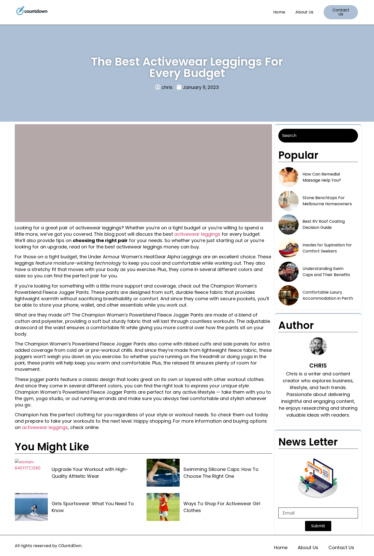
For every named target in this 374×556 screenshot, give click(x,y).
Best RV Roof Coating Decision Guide (324, 224)
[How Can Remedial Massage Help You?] (288, 177)
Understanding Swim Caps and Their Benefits (326, 272)
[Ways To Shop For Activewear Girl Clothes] (163, 507)
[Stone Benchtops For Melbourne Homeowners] (288, 201)
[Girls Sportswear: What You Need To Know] (31, 507)
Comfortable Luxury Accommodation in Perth (328, 295)
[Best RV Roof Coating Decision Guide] (288, 224)
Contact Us (341, 547)
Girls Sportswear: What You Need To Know (93, 507)
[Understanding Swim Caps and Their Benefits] (288, 272)
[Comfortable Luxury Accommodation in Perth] (288, 295)
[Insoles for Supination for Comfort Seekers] (288, 248)
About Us (304, 12)
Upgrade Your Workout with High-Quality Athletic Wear (90, 472)
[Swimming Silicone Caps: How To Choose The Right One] (163, 473)
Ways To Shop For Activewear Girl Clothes (221, 507)
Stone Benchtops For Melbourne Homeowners (327, 201)
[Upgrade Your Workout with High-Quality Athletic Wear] (31, 473)
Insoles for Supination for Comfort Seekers (327, 248)
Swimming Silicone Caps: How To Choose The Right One (220, 472)
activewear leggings (197, 234)
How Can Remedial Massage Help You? (322, 177)
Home (279, 12)
